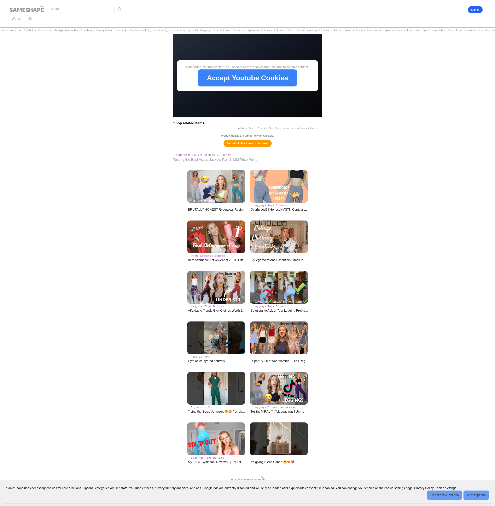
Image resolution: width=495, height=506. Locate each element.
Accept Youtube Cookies (247, 78)
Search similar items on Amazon (248, 143)
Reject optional (476, 495)
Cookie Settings (445, 488)
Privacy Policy (424, 488)
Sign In (475, 9)
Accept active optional (444, 495)
